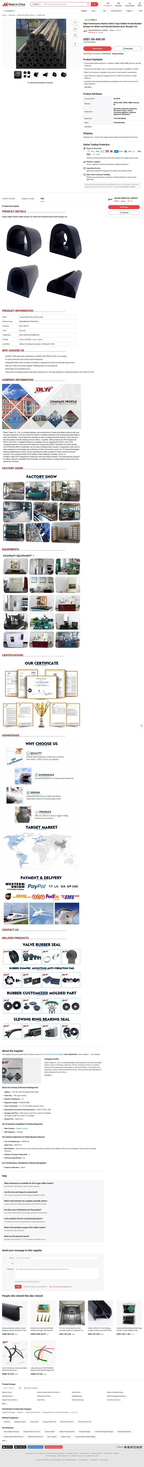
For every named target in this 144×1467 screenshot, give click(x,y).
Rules (140, 11)
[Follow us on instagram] (132, 1447)
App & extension (116, 11)
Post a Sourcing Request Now (61, 1287)
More (4, 1441)
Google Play (20, 1447)
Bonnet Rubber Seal (66, 1422)
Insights (116, 1453)
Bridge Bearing (77, 1396)
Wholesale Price (84, 1453)
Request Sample (117, 53)
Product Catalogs (32, 1388)
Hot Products (29, 1453)
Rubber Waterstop (78, 1400)
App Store (7, 1447)
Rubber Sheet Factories (67, 1432)
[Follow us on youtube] (135, 1447)
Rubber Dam (76, 1392)
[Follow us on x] (128, 1447)
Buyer (93, 11)
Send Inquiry (97, 49)
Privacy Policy (104, 1460)
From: (12, 1258)
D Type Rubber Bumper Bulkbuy (85, 1437)
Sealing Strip (34, 1422)
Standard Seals (7, 1396)
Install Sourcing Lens (54, 1447)
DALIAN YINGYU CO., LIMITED (98, 30)
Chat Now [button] (129, 49)
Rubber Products (22, 1128)
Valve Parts (41, 1400)
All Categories (9, 11)
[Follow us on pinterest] (138, 1447)
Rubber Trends (66, 1437)
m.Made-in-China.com (77, 1456)
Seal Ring (7, 1422)
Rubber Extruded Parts (9, 1400)
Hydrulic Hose (6, 1392)
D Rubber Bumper (84, 1432)
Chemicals (11, 15)
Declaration (94, 1460)
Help (104, 11)
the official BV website (50, 1054)
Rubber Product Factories (32, 1432)
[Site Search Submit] (94, 4)
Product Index (108, 1453)
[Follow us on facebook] (125, 1447)
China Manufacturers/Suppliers (55, 1453)
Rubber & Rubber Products (26, 15)
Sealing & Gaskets (20, 1422)
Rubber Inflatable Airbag (115, 1392)
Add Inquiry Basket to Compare (41, 82)
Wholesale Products (72, 1453)
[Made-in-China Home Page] (13, 4)
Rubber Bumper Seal (124, 1432)
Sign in (140, 6)
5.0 (117, 201)
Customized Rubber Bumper (104, 1432)
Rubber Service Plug (43, 1396)
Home (4, 15)
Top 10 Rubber (52, 1437)
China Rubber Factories (11, 1432)
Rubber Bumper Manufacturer (13, 1437)
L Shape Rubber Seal (84, 1422)
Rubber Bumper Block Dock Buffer (48, 1392)
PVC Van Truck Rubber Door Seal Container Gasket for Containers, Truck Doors (72, 1330)
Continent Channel (96, 1453)
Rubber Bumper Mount (35, 1437)
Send (18, 1287)
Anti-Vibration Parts (113, 1400)
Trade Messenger (35, 1447)
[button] (88, 4)
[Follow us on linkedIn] (141, 1447)
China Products (39, 1453)
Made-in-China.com (63, 1456)
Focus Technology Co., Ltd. (57, 1460)
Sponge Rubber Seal (49, 1422)
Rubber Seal (41, 15)
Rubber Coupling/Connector (116, 1396)
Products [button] (36, 4)
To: (13, 1263)
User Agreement (83, 1460)
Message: (10, 1269)
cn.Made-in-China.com (91, 1456)
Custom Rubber (50, 1432)
